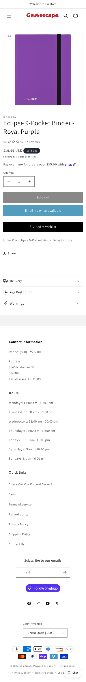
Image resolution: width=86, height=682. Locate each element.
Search (14, 494)
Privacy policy (22, 672)
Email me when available (43, 210)
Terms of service (20, 504)
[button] (9, 16)
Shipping (8, 156)
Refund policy (18, 514)
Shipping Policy (20, 534)
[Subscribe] (65, 572)
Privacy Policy (18, 524)
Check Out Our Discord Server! (30, 484)
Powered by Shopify (44, 665)
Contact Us (16, 544)
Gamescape (26, 665)
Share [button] (12, 253)
